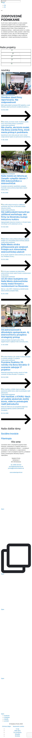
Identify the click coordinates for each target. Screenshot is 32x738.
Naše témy (18, 730)
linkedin (6, 719)
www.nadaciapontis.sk (16, 472)
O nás (17, 729)
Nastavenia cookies (18, 726)
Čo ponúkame (17, 732)
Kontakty (17, 736)
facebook (6, 715)
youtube (6, 721)
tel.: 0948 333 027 (16, 464)
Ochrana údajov (6, 726)
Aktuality (17, 734)
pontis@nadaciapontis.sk (16, 466)
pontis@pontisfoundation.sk (16, 468)
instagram (7, 717)
